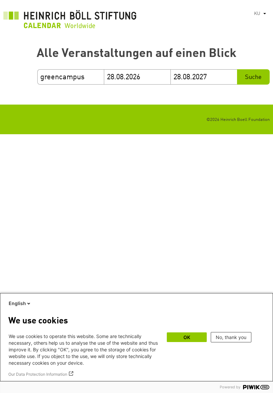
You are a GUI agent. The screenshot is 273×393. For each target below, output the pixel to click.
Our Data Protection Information (37, 374)
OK (186, 337)
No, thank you (231, 337)
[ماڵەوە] (69, 21)
